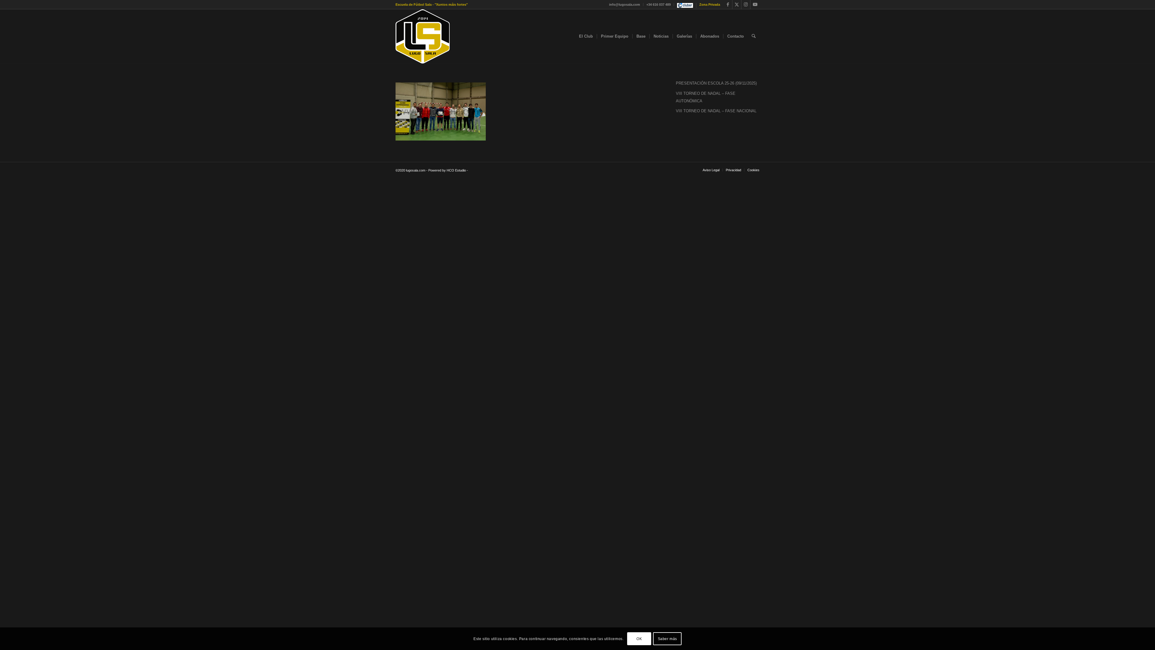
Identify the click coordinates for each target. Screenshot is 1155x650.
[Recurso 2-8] (423, 36)
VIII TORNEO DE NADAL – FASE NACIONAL (716, 111)
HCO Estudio (456, 170)
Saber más (667, 638)
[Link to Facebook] (727, 4)
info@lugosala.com (624, 4)
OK (639, 638)
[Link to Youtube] (754, 4)
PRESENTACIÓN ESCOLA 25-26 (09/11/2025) (716, 83)
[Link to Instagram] (745, 4)
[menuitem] (624, 4)
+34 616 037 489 (658, 4)
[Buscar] (753, 36)
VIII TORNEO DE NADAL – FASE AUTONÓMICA (705, 97)
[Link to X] (736, 4)
